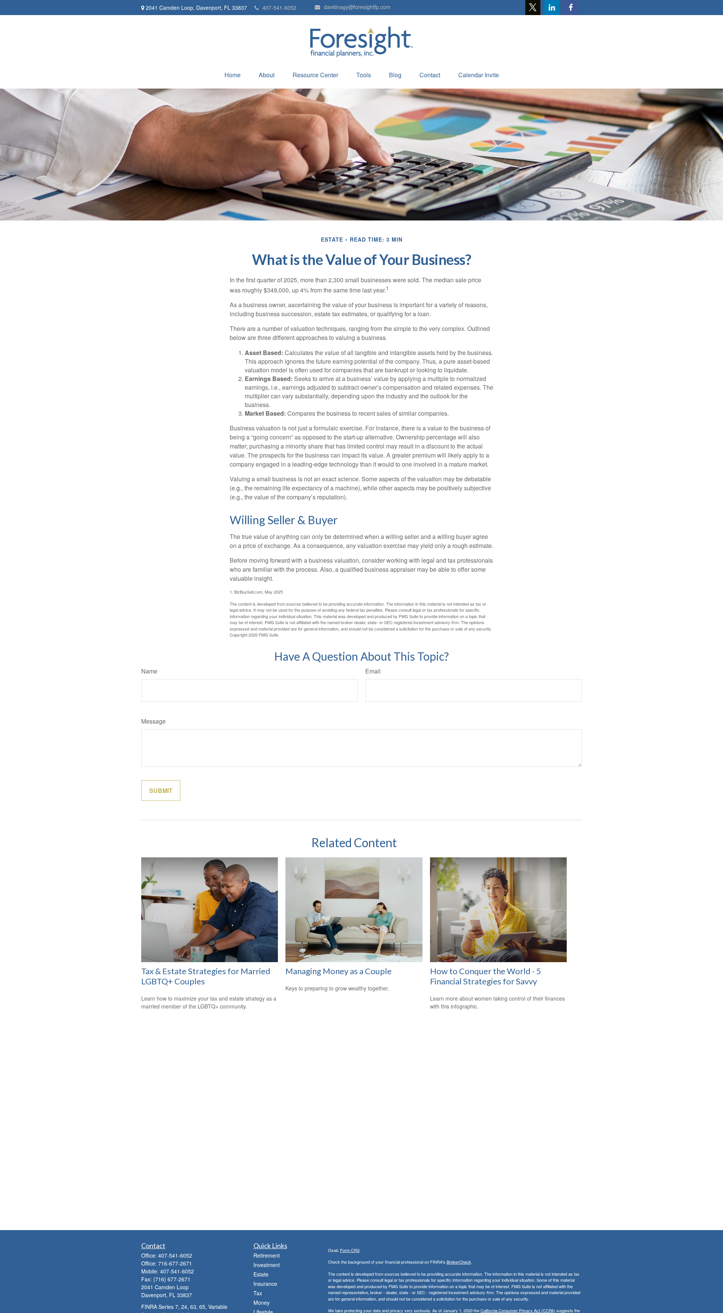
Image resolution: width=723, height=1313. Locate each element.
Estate (260, 1274)
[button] (232, 75)
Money (261, 1302)
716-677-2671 (175, 1263)
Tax (257, 1293)
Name (149, 671)
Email (373, 671)
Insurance (265, 1283)
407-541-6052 (279, 7)
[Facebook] (570, 7)
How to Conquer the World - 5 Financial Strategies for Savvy (485, 976)
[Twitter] (532, 7)
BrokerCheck (459, 1262)
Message (153, 721)
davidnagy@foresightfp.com (357, 7)
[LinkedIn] (551, 7)
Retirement (266, 1255)
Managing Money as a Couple (338, 971)
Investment (266, 1265)
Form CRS (350, 1250)
